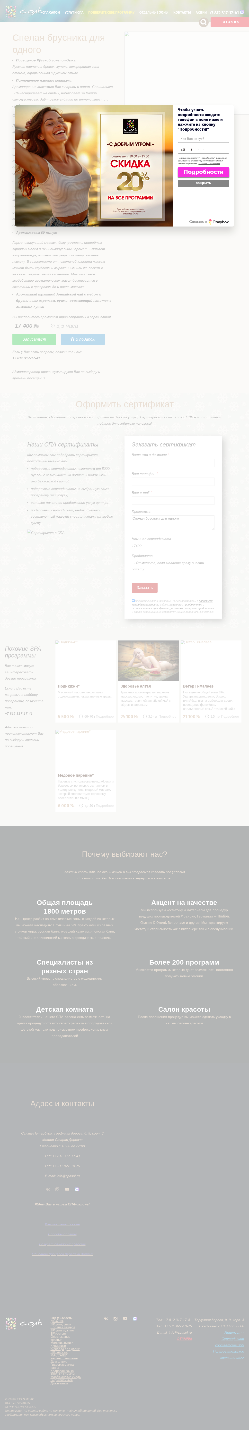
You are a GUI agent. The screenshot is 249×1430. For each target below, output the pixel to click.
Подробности (203, 171)
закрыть (203, 183)
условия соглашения (209, 163)
